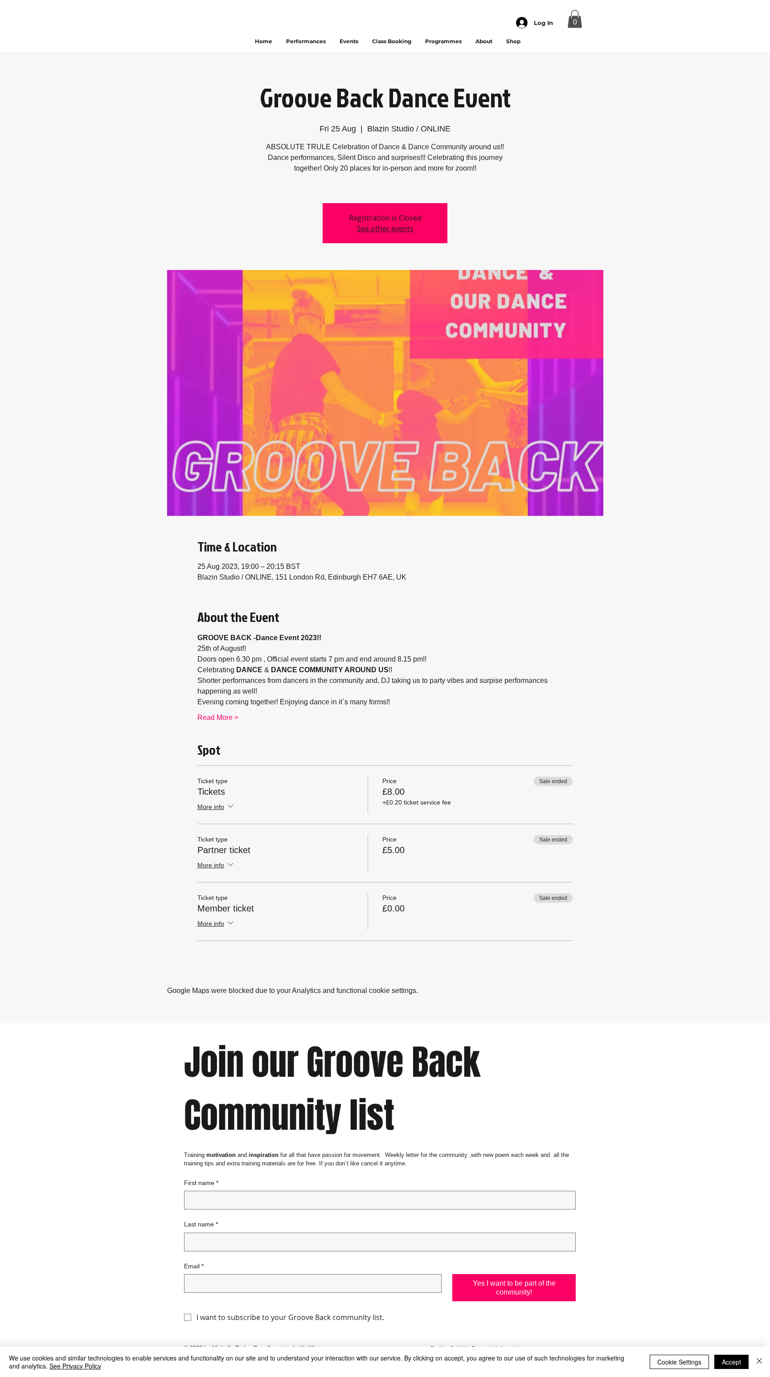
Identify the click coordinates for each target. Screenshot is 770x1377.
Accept (731, 1361)
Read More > (217, 717)
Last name (201, 1224)
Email (194, 1266)
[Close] (759, 1362)
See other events (385, 228)
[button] (574, 19)
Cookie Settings (679, 1361)
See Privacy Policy (75, 1365)
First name (201, 1182)
